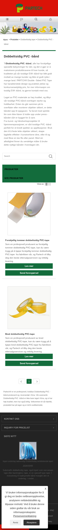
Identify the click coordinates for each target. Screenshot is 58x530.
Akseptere (32, 522)
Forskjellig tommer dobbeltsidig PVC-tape (27, 240)
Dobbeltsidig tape (28, 39)
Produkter (14, 39)
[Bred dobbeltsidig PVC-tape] (29, 308)
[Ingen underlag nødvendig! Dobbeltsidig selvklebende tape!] (27, 450)
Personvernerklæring (24, 516)
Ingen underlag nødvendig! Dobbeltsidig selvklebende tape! (28, 461)
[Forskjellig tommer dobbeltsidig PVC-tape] (29, 214)
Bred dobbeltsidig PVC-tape (20, 334)
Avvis (15, 522)
